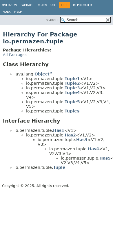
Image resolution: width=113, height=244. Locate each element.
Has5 (105, 158)
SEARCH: (52, 20)
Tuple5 (72, 101)
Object (42, 74)
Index (6, 11)
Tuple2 (72, 83)
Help (18, 11)
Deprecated (82, 5)
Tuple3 (72, 88)
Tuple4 (72, 92)
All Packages (15, 55)
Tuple (59, 167)
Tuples (72, 111)
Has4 (93, 149)
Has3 (82, 139)
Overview (9, 5)
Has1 (58, 130)
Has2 (70, 135)
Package (27, 5)
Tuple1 (72, 78)
